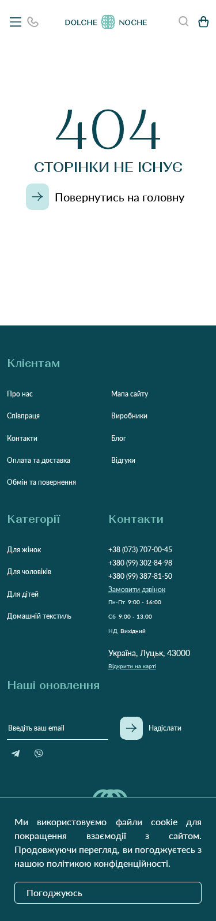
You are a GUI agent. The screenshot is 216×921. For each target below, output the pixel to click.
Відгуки (123, 460)
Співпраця (23, 415)
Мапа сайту (129, 394)
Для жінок (24, 549)
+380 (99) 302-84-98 (140, 563)
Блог (118, 438)
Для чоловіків (29, 571)
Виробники (129, 415)
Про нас (20, 394)
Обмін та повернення (41, 482)
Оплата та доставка (38, 460)
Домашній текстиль (39, 616)
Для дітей (23, 594)
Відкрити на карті (132, 665)
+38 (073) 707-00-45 (140, 549)
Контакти (22, 438)
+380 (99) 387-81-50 (140, 576)
